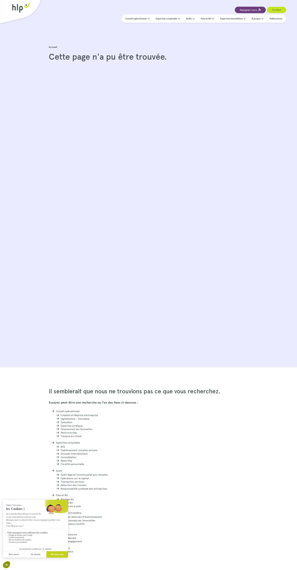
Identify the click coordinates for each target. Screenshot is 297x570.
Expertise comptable (166, 18)
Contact (276, 9)
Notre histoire (69, 534)
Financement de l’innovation (76, 429)
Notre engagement (71, 541)
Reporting (66, 460)
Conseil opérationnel (136, 18)
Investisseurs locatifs (73, 523)
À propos (256, 18)
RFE (63, 446)
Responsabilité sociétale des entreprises (84, 488)
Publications (276, 18)
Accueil (53, 47)
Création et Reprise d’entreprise (79, 415)
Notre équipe (68, 538)
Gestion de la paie (71, 506)
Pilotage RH (67, 499)
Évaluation (66, 422)
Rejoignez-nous (249, 10)
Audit (189, 18)
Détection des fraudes (73, 485)
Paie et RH (206, 18)
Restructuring (69, 432)
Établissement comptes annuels (79, 450)
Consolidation (68, 457)
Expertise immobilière (231, 18)
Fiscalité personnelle (72, 464)
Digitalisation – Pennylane (75, 418)
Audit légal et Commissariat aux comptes (84, 474)
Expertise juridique (72, 425)
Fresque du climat (71, 436)
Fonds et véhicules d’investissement (81, 516)
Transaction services (72, 481)
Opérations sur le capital (75, 478)
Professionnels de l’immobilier (78, 520)
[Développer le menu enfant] (149, 18)
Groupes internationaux (74, 453)
